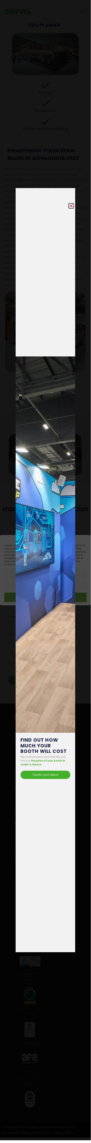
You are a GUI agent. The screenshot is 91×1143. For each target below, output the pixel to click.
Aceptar (48, 597)
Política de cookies (42, 564)
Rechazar (45, 586)
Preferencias (45, 574)
